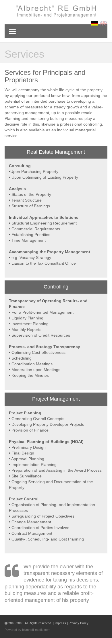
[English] (103, 23)
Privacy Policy (78, 623)
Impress (60, 623)
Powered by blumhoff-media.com (27, 629)
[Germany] (95, 23)
